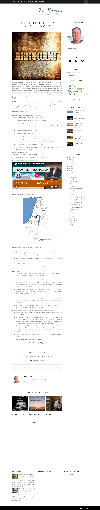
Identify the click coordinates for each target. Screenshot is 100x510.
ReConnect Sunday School (39, 157)
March (71, 218)
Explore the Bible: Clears (52, 413)
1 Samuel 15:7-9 (16, 251)
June (71, 211)
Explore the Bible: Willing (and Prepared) (79, 117)
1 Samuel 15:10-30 (16, 271)
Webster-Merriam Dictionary (36, 82)
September (73, 181)
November (73, 177)
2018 (70, 168)
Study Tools (21, 1)
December (73, 175)
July (71, 186)
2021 (70, 162)
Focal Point (70, 75)
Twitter (76, 62)
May (71, 214)
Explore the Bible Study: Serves (78, 137)
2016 (70, 173)
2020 (70, 164)
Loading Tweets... (68, 474)
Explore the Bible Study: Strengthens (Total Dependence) (79, 145)
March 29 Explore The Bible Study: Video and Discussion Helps (25, 476)
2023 (70, 157)
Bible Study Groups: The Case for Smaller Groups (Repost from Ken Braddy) (27, 490)
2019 (70, 166)
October (72, 179)
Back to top (83, 508)
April (71, 216)
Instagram (82, 62)
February (72, 220)
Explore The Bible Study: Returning (35, 413)
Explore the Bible (40, 1)
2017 (70, 170)
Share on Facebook (29, 356)
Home (13, 1)
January (72, 222)
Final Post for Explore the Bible (79, 111)
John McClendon (28, 376)
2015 (70, 225)
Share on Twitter (45, 356)
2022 (70, 159)
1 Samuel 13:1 (22, 314)
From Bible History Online (29, 194)
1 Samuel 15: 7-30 (24, 111)
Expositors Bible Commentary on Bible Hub (27, 154)
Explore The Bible (39, 360)
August (72, 183)
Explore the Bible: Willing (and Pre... (18, 413)
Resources (30, 1)
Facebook (70, 62)
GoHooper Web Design (22, 508)
